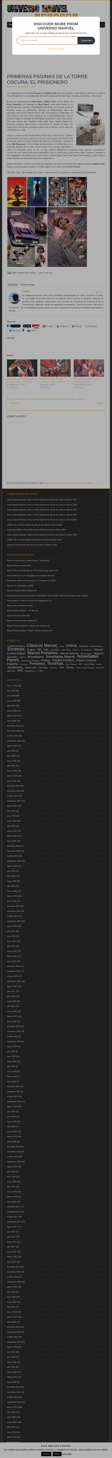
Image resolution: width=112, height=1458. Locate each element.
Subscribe (86, 40)
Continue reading (56, 48)
